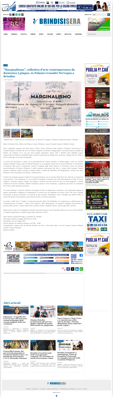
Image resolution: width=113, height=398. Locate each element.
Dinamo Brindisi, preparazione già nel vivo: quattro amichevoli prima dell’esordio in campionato (41, 322)
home (6, 34)
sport (41, 34)
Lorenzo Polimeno (29, 273)
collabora (42, 389)
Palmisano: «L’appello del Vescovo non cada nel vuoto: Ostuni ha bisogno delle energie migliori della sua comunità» (15, 320)
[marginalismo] (7, 133)
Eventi (58, 34)
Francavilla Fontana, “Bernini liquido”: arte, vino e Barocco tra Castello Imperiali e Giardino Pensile (97, 180)
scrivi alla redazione (52, 389)
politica (24, 34)
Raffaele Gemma (43, 273)
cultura (50, 34)
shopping (78, 34)
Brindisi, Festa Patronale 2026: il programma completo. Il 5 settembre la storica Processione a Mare (41, 355)
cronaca (14, 34)
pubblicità (35, 389)
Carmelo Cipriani (36, 273)
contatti (85, 389)
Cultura (5, 65)
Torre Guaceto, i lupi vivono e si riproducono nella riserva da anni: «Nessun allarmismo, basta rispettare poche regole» (69, 321)
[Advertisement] (56, 49)
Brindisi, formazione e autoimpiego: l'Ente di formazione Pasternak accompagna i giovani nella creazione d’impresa (68, 356)
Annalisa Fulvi (15, 273)
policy (79, 389)
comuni (32, 34)
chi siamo (28, 389)
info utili (68, 34)
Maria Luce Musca (22, 273)
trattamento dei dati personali (68, 389)
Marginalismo (9, 273)
